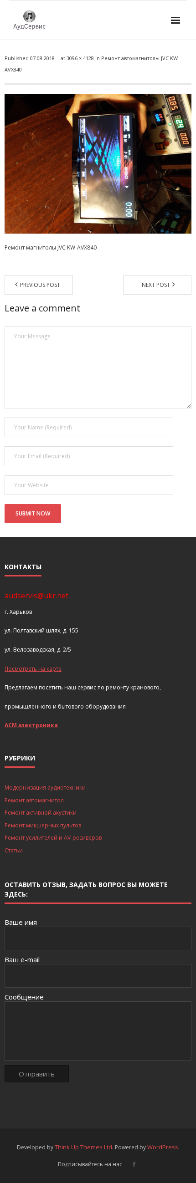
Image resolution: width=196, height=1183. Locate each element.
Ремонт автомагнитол (34, 800)
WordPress (162, 1147)
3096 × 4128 (80, 58)
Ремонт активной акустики (41, 812)
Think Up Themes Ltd (83, 1147)
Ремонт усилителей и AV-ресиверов (53, 837)
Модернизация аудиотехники (45, 787)
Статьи (14, 850)
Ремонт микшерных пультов (43, 825)
